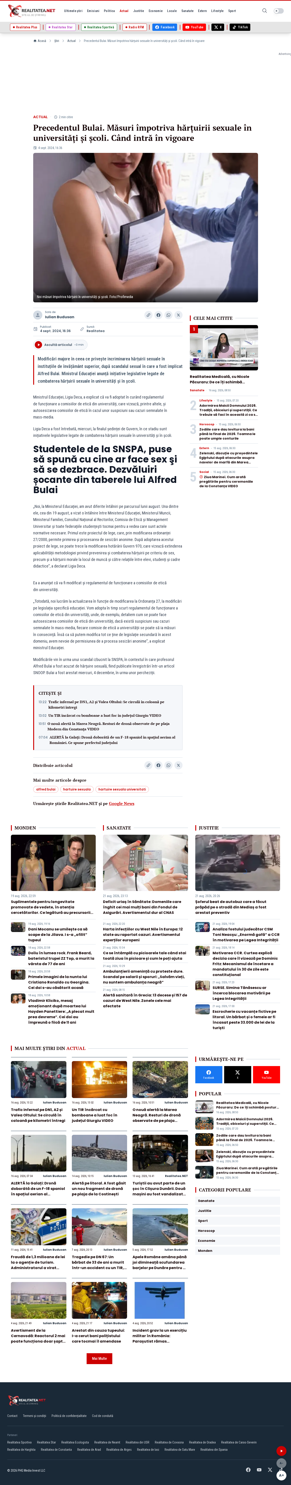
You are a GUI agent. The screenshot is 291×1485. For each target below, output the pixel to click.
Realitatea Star (46, 1442)
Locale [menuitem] (172, 11)
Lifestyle (205, 400)
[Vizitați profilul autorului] (37, 315)
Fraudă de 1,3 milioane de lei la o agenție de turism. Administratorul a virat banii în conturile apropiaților (38, 1267)
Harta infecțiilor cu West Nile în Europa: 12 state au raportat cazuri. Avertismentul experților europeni (143, 935)
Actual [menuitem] (124, 11)
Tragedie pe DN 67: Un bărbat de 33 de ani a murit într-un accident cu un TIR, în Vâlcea (98, 1265)
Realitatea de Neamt (107, 1442)
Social (204, 472)
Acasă (42, 41)
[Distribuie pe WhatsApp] (168, 315)
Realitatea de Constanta (56, 1449)
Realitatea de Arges (119, 1449)
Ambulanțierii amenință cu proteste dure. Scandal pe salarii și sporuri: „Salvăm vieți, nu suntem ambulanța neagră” (144, 977)
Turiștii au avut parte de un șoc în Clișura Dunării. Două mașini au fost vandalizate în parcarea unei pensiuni (159, 1191)
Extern (204, 448)
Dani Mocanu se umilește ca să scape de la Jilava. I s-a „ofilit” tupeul (58, 935)
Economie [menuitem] (156, 11)
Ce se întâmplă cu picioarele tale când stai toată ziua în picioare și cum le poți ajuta (144, 955)
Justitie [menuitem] (138, 11)
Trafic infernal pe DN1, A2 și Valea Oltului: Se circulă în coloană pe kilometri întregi (106, 704)
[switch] (279, 11)
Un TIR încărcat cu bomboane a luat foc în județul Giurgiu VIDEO (104, 715)
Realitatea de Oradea (202, 1442)
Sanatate (197, 390)
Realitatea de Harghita (21, 1449)
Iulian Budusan (59, 317)
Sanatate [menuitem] (187, 11)
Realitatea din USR (137, 1442)
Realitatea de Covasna (169, 1442)
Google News (121, 803)
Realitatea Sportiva (19, 1442)
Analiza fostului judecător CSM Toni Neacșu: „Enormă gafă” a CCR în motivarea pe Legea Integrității (246, 935)
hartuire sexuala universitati (122, 789)
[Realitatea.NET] (32, 11)
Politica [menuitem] (109, 11)
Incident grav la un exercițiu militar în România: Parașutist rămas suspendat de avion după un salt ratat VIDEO (160, 1341)
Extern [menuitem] (202, 11)
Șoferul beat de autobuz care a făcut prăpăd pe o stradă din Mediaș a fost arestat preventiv (230, 907)
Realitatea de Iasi (148, 1449)
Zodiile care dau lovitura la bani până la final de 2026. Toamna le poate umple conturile (227, 434)
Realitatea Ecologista (75, 1442)
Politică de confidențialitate (69, 1416)
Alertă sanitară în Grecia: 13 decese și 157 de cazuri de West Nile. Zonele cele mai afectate (145, 1001)
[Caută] (264, 11)
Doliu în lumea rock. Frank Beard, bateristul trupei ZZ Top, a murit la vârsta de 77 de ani (61, 958)
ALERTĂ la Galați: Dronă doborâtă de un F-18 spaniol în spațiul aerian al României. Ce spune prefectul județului (112, 740)
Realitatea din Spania (214, 1449)
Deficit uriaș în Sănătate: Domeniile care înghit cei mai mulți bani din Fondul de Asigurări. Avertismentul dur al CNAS (142, 907)
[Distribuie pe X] (178, 315)
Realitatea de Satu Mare (180, 1449)
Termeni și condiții (34, 1416)
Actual (71, 41)
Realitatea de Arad (89, 1449)
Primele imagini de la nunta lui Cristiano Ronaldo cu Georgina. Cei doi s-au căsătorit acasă (58, 982)
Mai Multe (99, 1358)
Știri (56, 41)
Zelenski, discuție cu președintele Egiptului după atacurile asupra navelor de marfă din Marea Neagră (228, 460)
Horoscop (206, 424)
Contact (12, 1416)
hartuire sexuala (77, 789)
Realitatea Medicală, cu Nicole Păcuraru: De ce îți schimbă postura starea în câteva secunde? (219, 385)
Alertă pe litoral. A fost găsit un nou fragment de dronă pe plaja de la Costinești (99, 1189)
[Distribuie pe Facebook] (158, 315)
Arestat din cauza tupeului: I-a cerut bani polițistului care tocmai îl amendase (98, 1336)
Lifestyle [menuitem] (217, 11)
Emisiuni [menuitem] (93, 11)
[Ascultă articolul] (281, 1451)
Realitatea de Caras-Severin (239, 1442)
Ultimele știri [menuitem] (73, 11)
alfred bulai (45, 789)
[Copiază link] (148, 315)
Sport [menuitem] (232, 11)
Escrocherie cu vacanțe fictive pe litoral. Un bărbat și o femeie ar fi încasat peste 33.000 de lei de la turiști (244, 1019)
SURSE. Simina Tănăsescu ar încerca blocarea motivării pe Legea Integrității (241, 993)
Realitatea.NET (176, 1176)
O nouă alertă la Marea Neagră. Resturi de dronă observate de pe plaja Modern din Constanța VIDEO (109, 726)
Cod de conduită (102, 1416)
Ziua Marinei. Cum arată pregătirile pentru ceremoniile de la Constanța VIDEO (226, 481)
